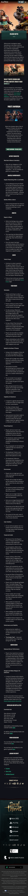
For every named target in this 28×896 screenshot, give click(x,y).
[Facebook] (3, 845)
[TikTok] (20, 784)
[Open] (25, 2)
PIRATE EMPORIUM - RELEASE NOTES (14, 149)
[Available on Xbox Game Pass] (14, 835)
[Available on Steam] (14, 831)
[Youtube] (14, 783)
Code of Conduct (14, 892)
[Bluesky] (23, 784)
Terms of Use (19, 890)
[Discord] (18, 783)
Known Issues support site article (12, 701)
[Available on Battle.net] (14, 840)
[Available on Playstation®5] (14, 823)
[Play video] (14, 70)
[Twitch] (10, 783)
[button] (14, 867)
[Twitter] (7, 783)
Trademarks (21, 892)
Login (22, 2)
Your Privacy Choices (11, 890)
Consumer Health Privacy (14, 893)
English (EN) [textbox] (12, 867)
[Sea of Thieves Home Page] (9, 2)
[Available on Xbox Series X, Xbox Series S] (14, 818)
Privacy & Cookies (6, 892)
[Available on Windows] (14, 827)
